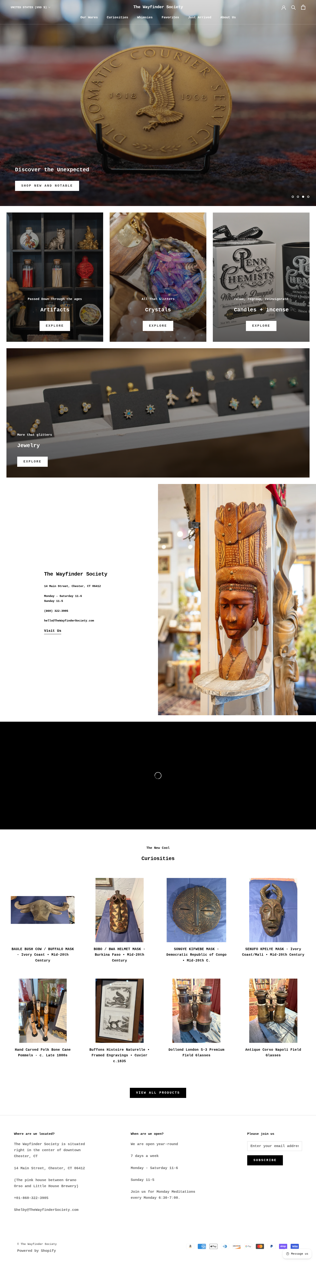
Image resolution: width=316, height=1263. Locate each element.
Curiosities (117, 17)
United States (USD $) (29, 7)
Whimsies (145, 17)
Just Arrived (199, 17)
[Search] (293, 7)
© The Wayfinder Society (37, 1244)
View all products (158, 1093)
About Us (228, 17)
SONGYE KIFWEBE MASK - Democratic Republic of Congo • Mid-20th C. (196, 955)
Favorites (170, 17)
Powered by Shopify (36, 1251)
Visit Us (52, 631)
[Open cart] (303, 7)
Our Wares (89, 17)
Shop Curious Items (44, 186)
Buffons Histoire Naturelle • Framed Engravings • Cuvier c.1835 (119, 1055)
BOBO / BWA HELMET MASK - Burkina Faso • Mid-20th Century (119, 955)
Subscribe (265, 1160)
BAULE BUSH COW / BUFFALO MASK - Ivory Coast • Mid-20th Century (43, 955)
